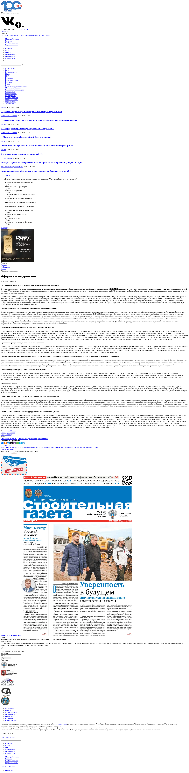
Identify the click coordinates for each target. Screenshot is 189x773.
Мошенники (43, 439)
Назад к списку (6, 435)
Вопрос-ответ (6, 445)
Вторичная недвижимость (27, 439)
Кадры (7, 84)
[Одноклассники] (5, 443)
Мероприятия (10, 714)
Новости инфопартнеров (14, 90)
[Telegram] (23, 443)
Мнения (8, 747)
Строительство (10, 102)
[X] (11, 443)
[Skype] (20, 443)
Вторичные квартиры (9, 439)
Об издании (9, 708)
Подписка (9, 718)
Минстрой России (12, 39)
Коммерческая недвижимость (16, 86)
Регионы (8, 41)
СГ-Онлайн (12, 431)
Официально (10, 92)
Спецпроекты (10, 96)
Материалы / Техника (13, 88)
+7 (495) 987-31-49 (22, 29)
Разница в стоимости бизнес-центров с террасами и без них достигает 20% (36, 171)
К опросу (4, 228)
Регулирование (11, 94)
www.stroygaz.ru (61, 724)
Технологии (9, 104)
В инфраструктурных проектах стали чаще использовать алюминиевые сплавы (39, 120)
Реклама (8, 710)
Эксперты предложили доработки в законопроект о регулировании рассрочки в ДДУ (41, 162)
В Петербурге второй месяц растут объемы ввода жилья (27, 128)
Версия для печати (8, 433)
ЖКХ (7, 76)
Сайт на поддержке (8, 737)
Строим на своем (11, 45)
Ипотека (8, 82)
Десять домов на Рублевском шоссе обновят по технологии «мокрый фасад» (37, 145)
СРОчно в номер (11, 43)
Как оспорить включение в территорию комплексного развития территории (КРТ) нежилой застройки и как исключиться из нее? (49, 447)
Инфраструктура (11, 80)
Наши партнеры (11, 720)
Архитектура (10, 68)
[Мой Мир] (8, 443)
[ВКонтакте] (2, 443)
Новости (8, 743)
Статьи (7, 745)
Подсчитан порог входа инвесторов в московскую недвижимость (25, 35)
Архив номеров (11, 712)
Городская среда (11, 72)
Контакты (9, 716)
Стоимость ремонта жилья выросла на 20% (22, 154)
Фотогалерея (10, 749)
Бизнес (7, 70)
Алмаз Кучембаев (7, 449)
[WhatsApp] (17, 443)
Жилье (7, 74)
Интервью (9, 78)
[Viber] (14, 443)
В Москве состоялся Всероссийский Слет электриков (26, 137)
